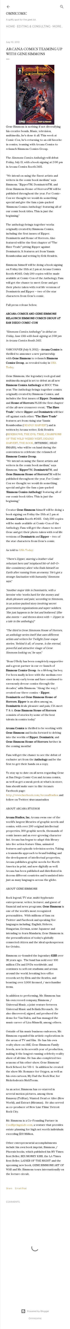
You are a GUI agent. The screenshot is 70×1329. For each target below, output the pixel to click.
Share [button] (9, 1188)
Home (10, 26)
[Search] (62, 6)
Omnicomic (16, 13)
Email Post (21, 1188)
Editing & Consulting (33, 26)
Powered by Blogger (38, 1311)
